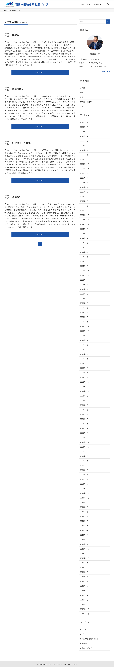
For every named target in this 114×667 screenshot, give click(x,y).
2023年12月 (84, 271)
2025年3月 (84, 201)
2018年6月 (84, 576)
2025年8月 (84, 178)
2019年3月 (84, 535)
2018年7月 (84, 572)
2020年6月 (84, 465)
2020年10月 (84, 447)
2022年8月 (84, 345)
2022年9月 (84, 340)
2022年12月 (84, 326)
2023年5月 (84, 303)
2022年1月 (84, 377)
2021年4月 (84, 419)
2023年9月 (84, 284)
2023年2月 (84, 317)
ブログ (84, 634)
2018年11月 (84, 553)
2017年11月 (84, 609)
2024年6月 (84, 243)
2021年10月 (84, 391)
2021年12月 (84, 382)
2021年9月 (84, 396)
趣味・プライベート (89, 648)
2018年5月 (84, 581)
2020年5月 (84, 470)
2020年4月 (84, 474)
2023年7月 (84, 294)
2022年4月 (84, 363)
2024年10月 (84, 224)
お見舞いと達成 (86, 102)
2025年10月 (84, 169)
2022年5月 (84, 359)
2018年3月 (84, 590)
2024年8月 (84, 233)
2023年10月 (84, 280)
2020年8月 (84, 456)
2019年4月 (84, 530)
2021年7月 (84, 405)
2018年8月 (84, 567)
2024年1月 (84, 266)
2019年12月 (84, 493)
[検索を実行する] (108, 21)
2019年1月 (84, 544)
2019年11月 (84, 498)
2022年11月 (84, 331)
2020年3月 (84, 479)
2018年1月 (84, 600)
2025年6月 (84, 187)
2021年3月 (84, 424)
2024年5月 (84, 247)
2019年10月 (84, 502)
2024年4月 (84, 252)
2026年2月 (84, 150)
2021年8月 (84, 400)
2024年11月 (84, 219)
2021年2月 (84, 428)
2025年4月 (84, 196)
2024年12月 (84, 215)
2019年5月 (84, 526)
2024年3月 (84, 257)
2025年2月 (84, 206)
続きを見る (106, 71)
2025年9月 (84, 173)
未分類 (84, 643)
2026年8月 (84, 122)
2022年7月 (84, 349)
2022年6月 (84, 354)
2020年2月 (84, 484)
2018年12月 (84, 549)
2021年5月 (84, 414)
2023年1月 (84, 322)
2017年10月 (84, 614)
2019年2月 (84, 539)
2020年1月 (84, 488)
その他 (84, 629)
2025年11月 (84, 164)
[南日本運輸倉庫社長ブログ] (26, 4)
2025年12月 (84, 159)
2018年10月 (84, 558)
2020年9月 (84, 451)
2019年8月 (84, 512)
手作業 (82, 88)
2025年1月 (84, 210)
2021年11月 (84, 386)
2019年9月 (84, 507)
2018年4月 (84, 586)
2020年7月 (84, 461)
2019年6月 (84, 521)
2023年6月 (84, 298)
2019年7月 (84, 516)
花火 (81, 97)
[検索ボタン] (108, 4)
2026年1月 (84, 155)
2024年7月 (84, 238)
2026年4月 (84, 141)
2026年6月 (84, 131)
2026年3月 (84, 145)
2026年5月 (84, 136)
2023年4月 (84, 308)
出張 (81, 106)
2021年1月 (84, 433)
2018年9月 (84, 563)
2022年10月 (84, 335)
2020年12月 (84, 437)
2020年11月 (84, 442)
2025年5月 (84, 192)
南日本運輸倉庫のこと (90, 639)
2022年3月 (84, 368)
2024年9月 (84, 229)
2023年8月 (84, 289)
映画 (81, 92)
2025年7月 (84, 182)
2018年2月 (84, 595)
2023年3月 (84, 312)
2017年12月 (84, 604)
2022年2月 (84, 373)
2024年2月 (84, 261)
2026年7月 (84, 127)
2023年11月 (84, 275)
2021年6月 (84, 410)
